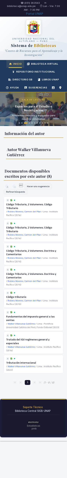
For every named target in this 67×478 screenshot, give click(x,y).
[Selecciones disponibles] (21, 186)
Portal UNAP (34, 14)
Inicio (17, 63)
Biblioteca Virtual (44, 63)
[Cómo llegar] (60, 88)
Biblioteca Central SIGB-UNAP (33, 410)
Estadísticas (33, 425)
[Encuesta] (53, 88)
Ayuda (14, 87)
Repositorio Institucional (35, 71)
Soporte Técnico (33, 407)
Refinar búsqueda (15, 191)
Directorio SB (22, 79)
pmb (34, 428)
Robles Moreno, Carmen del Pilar (24, 211)
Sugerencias (37, 87)
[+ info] (8, 200)
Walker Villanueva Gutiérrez (21, 323)
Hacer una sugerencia (38, 186)
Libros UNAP (50, 79)
